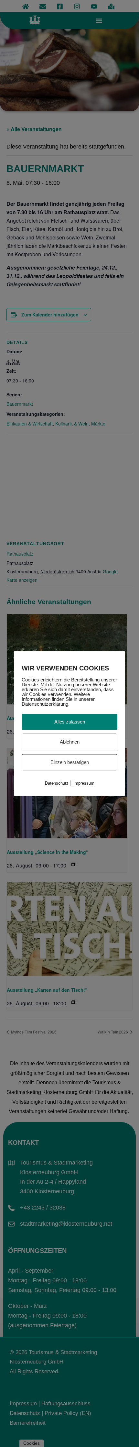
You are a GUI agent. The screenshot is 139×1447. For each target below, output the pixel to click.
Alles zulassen (69, 721)
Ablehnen (70, 741)
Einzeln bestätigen (69, 762)
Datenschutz (57, 783)
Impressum (83, 783)
